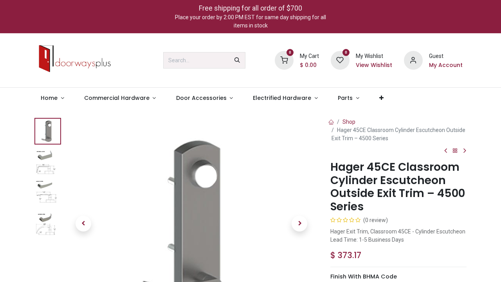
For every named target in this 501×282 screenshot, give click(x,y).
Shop (348, 122)
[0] (284, 60)
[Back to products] (455, 151)
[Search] (237, 60)
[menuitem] (52, 98)
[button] (83, 223)
